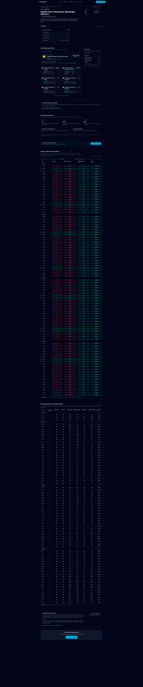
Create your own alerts (97, 6)
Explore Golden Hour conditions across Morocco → (52, 108)
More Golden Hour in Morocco (45, 7)
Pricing (61, 1)
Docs (75, 1)
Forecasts (65, 1)
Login (81, 1)
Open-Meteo (63, 620)
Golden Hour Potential (46, 30)
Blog (78, 1)
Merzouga (53, 6)
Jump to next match (61, 158)
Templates (71, 1)
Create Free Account (71, 637)
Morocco (47, 6)
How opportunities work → (47, 625)
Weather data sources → (57, 625)
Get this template (96, 143)
